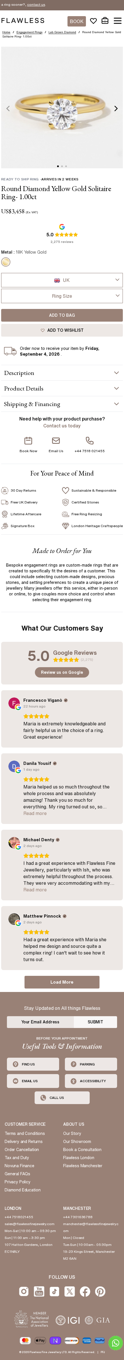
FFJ (103, 1352)
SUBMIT (95, 1022)
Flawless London (78, 1158)
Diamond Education (22, 1190)
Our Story (72, 1133)
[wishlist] (93, 21)
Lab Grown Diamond (62, 32)
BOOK (77, 21)
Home (6, 32)
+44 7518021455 (19, 1217)
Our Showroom (77, 1142)
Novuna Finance (19, 1166)
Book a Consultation (82, 1150)
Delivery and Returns (24, 1142)
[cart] (105, 21)
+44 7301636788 (78, 1217)
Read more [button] (35, 813)
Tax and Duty (17, 1158)
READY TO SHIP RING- (39, 179)
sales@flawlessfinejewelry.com (30, 1224)
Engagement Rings (29, 32)
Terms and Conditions (25, 1133)
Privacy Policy (18, 1182)
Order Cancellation (22, 1150)
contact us (27, 4)
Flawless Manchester (82, 1166)
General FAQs (17, 1174)
